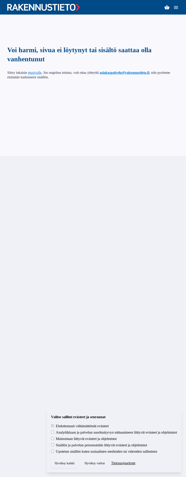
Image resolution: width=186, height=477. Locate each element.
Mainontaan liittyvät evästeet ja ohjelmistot (86, 439)
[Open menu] (176, 7)
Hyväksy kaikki (65, 463)
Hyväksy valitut (95, 463)
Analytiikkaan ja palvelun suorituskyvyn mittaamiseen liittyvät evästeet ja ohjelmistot (116, 432)
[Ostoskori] (167, 7)
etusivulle (35, 73)
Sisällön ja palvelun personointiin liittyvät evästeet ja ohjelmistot (101, 445)
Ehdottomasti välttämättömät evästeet (82, 426)
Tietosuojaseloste (123, 463)
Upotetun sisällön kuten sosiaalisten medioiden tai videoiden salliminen (106, 451)
